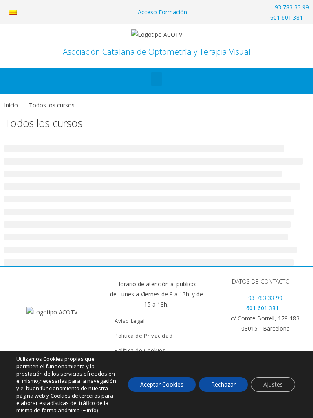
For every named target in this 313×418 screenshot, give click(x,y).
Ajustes (273, 384)
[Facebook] (24, 335)
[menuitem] (13, 12)
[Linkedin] (52, 335)
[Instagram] (80, 335)
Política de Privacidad (143, 335)
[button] (156, 79)
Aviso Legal (130, 321)
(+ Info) (89, 410)
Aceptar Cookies (161, 384)
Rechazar (223, 384)
